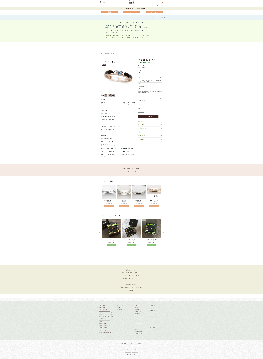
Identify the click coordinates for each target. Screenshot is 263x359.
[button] (162, 2)
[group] (131, 196)
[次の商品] (163, 233)
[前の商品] (99, 233)
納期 (144, 67)
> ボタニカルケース (121, 309)
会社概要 (126, 349)
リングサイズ (141, 75)
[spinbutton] (141, 111)
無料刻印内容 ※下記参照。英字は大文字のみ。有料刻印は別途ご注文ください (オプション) (150, 92)
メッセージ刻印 (141, 86)
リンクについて (128, 352)
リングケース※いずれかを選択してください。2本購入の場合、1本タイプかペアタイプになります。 (149, 81)
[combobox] (150, 72)
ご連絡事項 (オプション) (142, 100)
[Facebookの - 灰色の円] (151, 327)
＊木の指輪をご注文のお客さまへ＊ (131, 22)
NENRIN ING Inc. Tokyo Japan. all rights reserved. (132, 355)
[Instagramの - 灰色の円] (154, 327)
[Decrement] (139, 111)
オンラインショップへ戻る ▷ (157, 17)
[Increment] (143, 111)
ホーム (102, 53)
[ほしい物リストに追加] (160, 116)
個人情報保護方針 (135, 352)
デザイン (140, 70)
